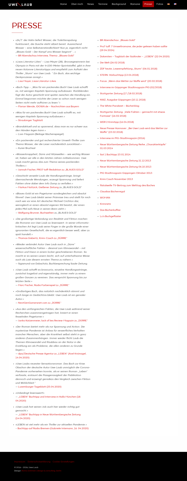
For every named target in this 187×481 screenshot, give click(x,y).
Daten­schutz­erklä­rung (39, 462)
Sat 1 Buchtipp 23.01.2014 (115, 154)
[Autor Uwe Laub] (20, 6)
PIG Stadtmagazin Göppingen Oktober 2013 (126, 173)
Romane (135, 4)
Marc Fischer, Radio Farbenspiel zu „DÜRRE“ (43, 285)
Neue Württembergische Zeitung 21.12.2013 (125, 161)
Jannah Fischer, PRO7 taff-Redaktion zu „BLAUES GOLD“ (51, 170)
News (90, 4)
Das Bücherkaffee (110, 210)
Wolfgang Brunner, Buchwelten (36, 213)
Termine (103, 4)
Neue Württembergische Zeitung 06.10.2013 (125, 167)
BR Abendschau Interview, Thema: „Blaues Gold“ (46, 55)
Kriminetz (105, 204)
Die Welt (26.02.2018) (112, 62)
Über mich (77, 4)
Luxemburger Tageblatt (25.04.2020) (39, 387)
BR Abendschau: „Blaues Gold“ (118, 40)
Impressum (19, 462)
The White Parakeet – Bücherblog (119, 106)
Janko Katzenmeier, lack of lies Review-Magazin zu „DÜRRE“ (53, 320)
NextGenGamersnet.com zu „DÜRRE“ (39, 303)
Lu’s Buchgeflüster (110, 216)
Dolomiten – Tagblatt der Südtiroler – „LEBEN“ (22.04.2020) (134, 56)
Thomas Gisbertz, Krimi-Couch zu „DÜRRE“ (42, 238)
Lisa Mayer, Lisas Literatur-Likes (37, 81)
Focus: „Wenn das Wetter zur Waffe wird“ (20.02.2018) (131, 81)
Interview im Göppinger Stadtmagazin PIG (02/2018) (131, 87)
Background (119, 4)
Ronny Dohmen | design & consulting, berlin (41, 471)
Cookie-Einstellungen (63, 462)
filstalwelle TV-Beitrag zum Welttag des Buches (127, 185)
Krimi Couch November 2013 (116, 179)
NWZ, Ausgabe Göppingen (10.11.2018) (123, 100)
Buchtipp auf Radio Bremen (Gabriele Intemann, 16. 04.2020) (53, 428)
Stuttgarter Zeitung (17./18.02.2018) (121, 93)
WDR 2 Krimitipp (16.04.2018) (117, 122)
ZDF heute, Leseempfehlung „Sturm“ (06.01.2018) (128, 69)
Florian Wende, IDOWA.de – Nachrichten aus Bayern (48, 106)
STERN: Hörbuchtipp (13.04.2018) (119, 75)
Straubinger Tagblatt (30, 120)
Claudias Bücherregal (112, 191)
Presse (148, 4)
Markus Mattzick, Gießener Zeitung (38, 187)
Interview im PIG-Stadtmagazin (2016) (122, 138)
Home (63, 4)
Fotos (159, 4)
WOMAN (105, 198)
